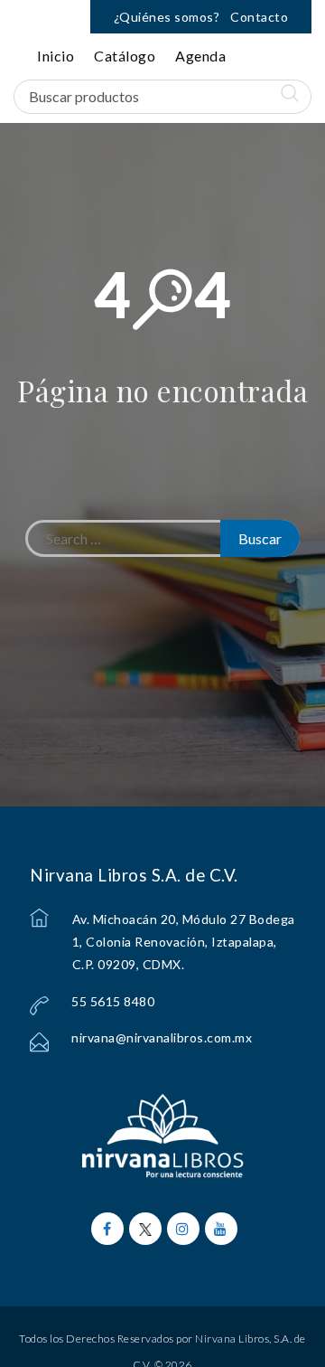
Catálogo (124, 55)
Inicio (55, 55)
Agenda (200, 55)
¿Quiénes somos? (167, 16)
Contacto (259, 16)
